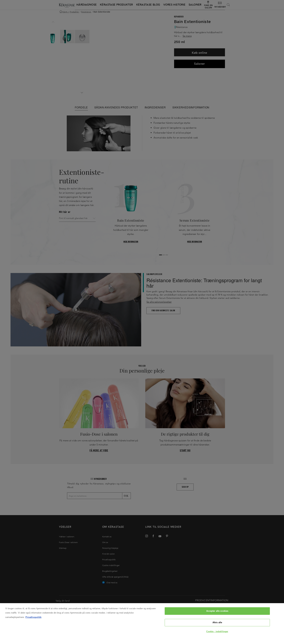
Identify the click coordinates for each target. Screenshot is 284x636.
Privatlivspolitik (33, 617)
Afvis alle (217, 622)
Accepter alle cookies (217, 611)
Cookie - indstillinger (217, 631)
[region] (142, 619)
